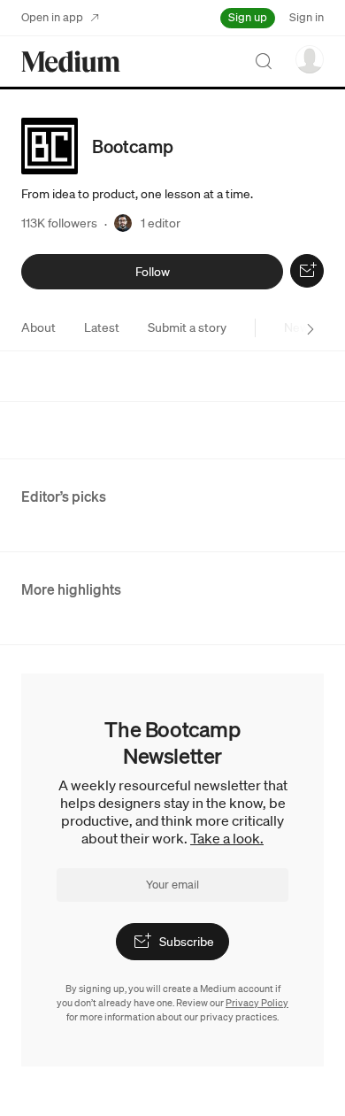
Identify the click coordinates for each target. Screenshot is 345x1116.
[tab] (38, 327)
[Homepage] (70, 61)
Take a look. (227, 838)
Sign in (306, 17)
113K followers (59, 223)
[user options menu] (309, 59)
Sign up (247, 17)
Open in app (52, 17)
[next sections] (310, 329)
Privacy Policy (257, 1003)
